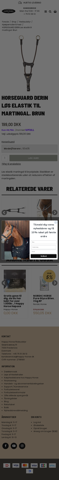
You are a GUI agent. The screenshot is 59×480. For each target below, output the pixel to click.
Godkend (43, 256)
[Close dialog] (55, 222)
